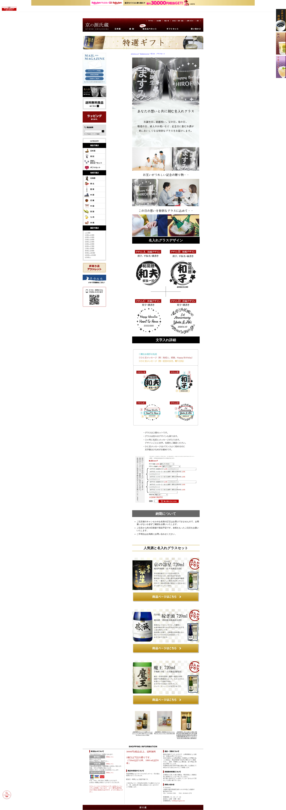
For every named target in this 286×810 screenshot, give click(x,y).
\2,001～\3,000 (89, 237)
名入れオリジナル (144, 53)
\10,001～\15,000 (90, 255)
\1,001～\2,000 (89, 235)
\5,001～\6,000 (89, 244)
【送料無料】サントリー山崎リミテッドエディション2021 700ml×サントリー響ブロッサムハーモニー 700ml (142, 733)
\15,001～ (88, 257)
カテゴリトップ (135, 53)
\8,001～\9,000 (89, 250)
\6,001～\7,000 (89, 246)
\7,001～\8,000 (89, 248)
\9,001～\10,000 (90, 253)
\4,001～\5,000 (89, 241)
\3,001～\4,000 (89, 239)
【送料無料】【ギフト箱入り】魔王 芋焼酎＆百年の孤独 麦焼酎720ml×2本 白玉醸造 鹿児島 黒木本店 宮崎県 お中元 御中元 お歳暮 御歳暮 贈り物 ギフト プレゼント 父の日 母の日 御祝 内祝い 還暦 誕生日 (186, 735)
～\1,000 (87, 232)
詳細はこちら (110, 756)
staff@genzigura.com (178, 801)
